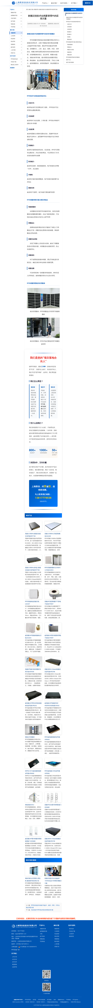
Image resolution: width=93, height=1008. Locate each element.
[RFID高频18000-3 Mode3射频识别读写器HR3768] (53, 661)
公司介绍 (14, 957)
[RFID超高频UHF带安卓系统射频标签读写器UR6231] (33, 695)
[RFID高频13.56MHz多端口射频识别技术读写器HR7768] (33, 560)
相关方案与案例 (70, 62)
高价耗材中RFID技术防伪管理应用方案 (42, 910)
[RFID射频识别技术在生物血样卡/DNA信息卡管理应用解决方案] (53, 871)
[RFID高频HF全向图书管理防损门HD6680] (53, 797)
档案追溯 (69, 54)
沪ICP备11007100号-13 (22, 944)
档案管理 (16, 33)
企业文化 (14, 959)
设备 (55, 999)
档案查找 (69, 52)
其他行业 (16, 53)
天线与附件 (16, 18)
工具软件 (71, 934)
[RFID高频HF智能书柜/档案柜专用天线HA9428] (33, 661)
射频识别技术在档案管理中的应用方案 (73, 14)
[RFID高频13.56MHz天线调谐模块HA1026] (53, 526)
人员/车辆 (16, 50)
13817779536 (43, 497)
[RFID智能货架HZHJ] (33, 797)
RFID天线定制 (41, 999)
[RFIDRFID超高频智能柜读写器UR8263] (53, 729)
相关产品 (68, 59)
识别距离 (69, 29)
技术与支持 (13, 56)
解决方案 (12, 30)
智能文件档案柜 (30, 737)
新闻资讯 (71, 936)
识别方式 (69, 24)
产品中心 (12, 9)
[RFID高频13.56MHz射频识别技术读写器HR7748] (33, 526)
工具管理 (16, 35)
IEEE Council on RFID (18, 1002)
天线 (41, 934)
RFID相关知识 (16, 59)
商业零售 (16, 41)
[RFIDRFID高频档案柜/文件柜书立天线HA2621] (53, 560)
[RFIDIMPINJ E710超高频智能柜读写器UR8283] (33, 763)
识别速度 (69, 26)
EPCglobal (75, 999)
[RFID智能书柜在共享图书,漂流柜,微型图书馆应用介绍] (33, 871)
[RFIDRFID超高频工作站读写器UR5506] (53, 763)
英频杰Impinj (61, 999)
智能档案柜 (70, 44)
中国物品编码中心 (64, 1002)
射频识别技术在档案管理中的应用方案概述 (74, 18)
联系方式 (87, 3)
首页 (27, 9)
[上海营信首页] (25, 3)
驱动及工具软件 (16, 64)
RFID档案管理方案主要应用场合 (74, 42)
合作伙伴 (14, 962)
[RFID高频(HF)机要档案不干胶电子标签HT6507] (53, 594)
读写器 (34, 999)
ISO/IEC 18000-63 (30, 1002)
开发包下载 (16, 61)
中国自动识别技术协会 (52, 1002)
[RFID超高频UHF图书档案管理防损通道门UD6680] (33, 831)
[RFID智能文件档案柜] (33, 729)
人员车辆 (56, 944)
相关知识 (71, 928)
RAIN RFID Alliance (76, 1002)
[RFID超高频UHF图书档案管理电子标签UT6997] (53, 628)
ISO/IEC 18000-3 (41, 1002)
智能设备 (16, 24)
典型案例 (12, 67)
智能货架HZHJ (29, 805)
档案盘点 (69, 47)
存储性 (68, 37)
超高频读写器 (16, 15)
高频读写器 (16, 12)
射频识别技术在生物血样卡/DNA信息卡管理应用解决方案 (53, 881)
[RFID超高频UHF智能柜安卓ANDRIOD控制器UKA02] (53, 695)
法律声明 (14, 967)
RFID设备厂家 (15, 950)
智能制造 (16, 44)
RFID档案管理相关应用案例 (73, 57)
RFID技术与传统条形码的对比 (73, 21)
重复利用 (69, 39)
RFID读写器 (28, 999)
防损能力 (69, 31)
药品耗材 (16, 38)
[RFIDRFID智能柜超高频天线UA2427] (33, 594)
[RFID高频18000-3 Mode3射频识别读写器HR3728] (53, 831)
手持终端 (16, 26)
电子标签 (16, 21)
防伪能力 (69, 34)
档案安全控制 (70, 49)
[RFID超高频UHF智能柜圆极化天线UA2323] (33, 628)
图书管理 (16, 47)
